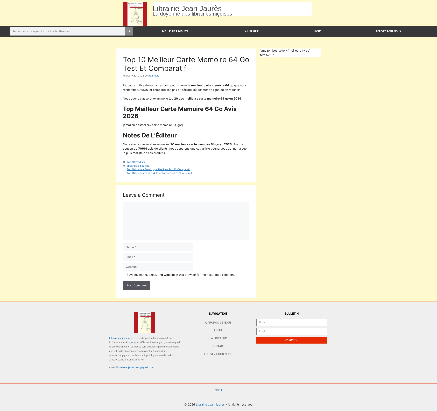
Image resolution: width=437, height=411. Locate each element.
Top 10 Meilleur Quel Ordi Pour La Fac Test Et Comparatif (159, 173)
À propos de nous (218, 322)
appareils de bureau (138, 165)
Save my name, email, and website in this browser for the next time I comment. (181, 274)
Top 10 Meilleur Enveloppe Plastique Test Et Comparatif (158, 169)
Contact (218, 346)
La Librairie (251, 31)
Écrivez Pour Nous (388, 31)
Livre (317, 31)
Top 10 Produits (136, 162)
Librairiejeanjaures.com (121, 338)
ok (129, 31)
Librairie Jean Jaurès (210, 404)
